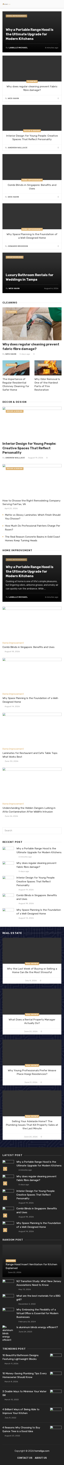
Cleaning (32, 81)
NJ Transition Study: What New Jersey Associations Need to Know (38, 1283)
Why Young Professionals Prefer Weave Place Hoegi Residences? (32, 1072)
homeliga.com (41, 1451)
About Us (41, 1458)
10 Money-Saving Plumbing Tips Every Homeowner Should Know (24, 1375)
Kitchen (11, 1261)
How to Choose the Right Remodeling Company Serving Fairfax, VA (31, 502)
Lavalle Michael (18, 48)
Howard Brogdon (18, 246)
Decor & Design (32, 130)
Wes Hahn (13, 98)
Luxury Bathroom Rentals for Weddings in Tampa (29, 277)
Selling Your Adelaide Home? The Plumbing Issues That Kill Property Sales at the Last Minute (32, 1125)
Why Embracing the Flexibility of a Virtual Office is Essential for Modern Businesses (37, 1313)
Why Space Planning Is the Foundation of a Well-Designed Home (32, 236)
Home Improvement (16, 16)
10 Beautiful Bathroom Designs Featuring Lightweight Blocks (20, 1357)
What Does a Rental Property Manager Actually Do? (32, 1021)
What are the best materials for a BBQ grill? (38, 1297)
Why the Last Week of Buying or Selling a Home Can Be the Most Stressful (32, 970)
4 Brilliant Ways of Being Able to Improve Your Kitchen (20, 1411)
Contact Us (24, 1458)
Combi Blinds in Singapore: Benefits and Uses (32, 186)
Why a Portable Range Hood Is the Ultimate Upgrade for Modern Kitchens (29, 34)
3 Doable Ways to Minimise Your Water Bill (24, 1393)
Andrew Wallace (17, 147)
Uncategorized (14, 257)
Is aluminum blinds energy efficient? (37, 1327)
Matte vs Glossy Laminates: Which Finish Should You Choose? (32, 516)
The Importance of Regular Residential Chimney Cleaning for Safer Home (15, 384)
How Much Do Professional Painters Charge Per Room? (32, 527)
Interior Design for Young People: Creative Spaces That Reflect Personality (32, 137)
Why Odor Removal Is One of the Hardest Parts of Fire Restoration (47, 384)
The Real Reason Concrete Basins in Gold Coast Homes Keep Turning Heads (32, 538)
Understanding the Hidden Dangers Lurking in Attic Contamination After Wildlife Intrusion (28, 810)
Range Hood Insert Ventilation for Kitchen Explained (31, 1266)
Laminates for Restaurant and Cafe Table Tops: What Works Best (30, 755)
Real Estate (32, 964)
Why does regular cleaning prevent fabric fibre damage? (32, 88)
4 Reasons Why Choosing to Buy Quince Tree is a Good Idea (21, 1429)
